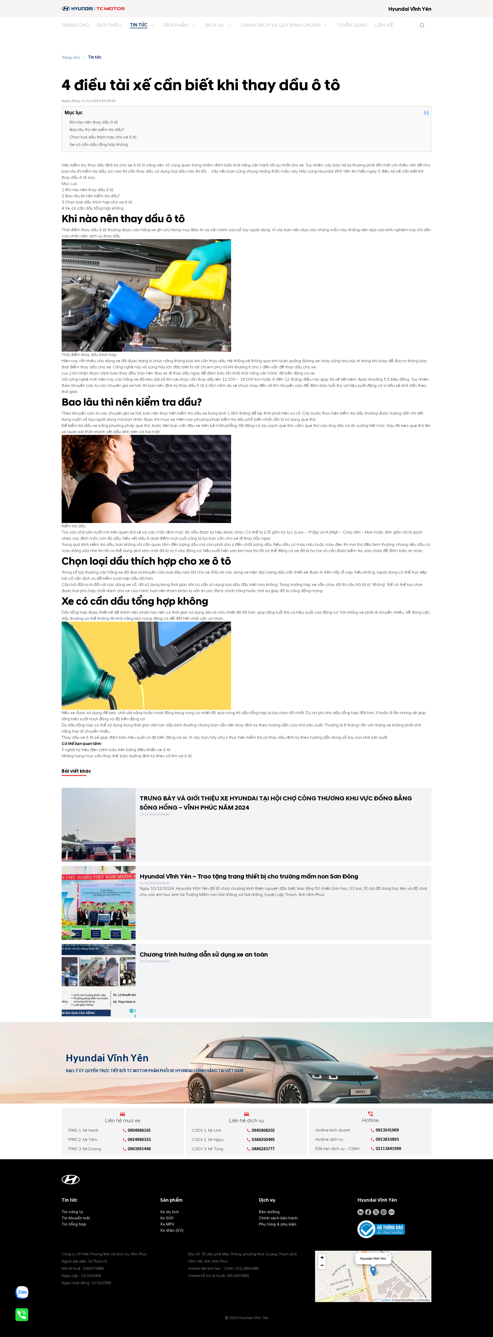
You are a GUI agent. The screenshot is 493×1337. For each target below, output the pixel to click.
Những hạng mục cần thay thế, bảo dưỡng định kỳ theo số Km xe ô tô (127, 756)
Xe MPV (167, 1224)
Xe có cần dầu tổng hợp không (99, 144)
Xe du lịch (169, 1211)
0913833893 (387, 1139)
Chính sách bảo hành (278, 1218)
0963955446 (139, 1149)
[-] (426, 112)
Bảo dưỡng (269, 1211)
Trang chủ (71, 57)
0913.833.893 (238, 1276)
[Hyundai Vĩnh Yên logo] (94, 8)
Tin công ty (72, 1211)
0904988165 (139, 1130)
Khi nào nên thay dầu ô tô (94, 122)
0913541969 (387, 1130)
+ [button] (322, 1257)
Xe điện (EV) (172, 1230)
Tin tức (94, 57)
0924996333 (139, 1139)
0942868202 (263, 1130)
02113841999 (388, 1148)
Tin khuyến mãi (76, 1218)
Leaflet (385, 1300)
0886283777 (263, 1149)
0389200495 (263, 1139)
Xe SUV (167, 1218)
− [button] (322, 1265)
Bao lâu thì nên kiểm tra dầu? (97, 129)
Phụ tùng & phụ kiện (277, 1224)
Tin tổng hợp (74, 1224)
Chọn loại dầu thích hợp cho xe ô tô (103, 137)
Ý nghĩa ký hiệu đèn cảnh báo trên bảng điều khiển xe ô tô (116, 749)
